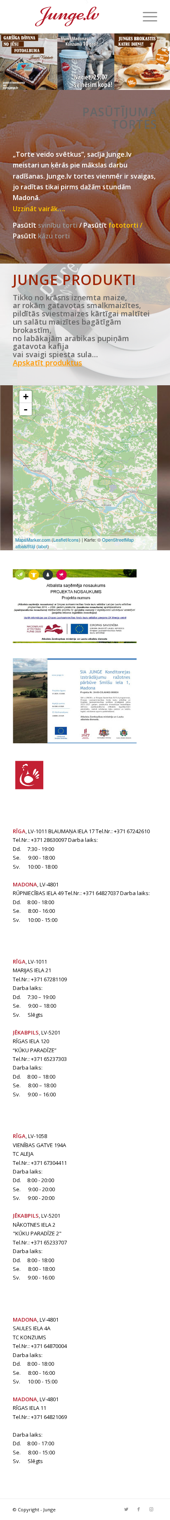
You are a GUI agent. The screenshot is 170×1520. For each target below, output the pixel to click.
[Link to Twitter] (126, 1509)
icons (73, 539)
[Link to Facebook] (138, 1509)
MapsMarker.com (32, 539)
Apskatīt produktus (47, 363)
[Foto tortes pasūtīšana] (149, 101)
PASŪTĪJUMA (106, 112)
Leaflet (60, 539)
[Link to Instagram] (151, 1509)
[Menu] (146, 16)
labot (42, 546)
